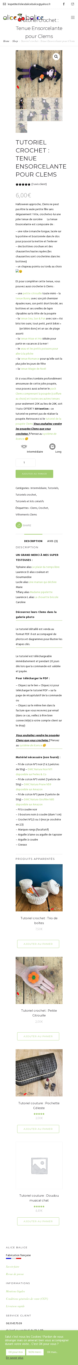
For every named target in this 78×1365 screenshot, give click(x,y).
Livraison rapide (15, 1306)
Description (33, 541)
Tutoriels (53, 488)
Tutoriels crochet (26, 495)
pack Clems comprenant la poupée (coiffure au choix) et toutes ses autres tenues (38, 393)
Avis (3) (52, 541)
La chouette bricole (46, 597)
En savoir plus (14, 1358)
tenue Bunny (23, 298)
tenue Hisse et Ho (31, 338)
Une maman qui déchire (43, 582)
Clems (33, 508)
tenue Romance (30, 359)
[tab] (33, 539)
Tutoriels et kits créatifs (30, 501)
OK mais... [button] (52, 1352)
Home (6, 41)
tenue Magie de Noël (33, 369)
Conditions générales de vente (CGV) (27, 1299)
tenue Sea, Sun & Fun (32, 318)
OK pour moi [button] (15, 1352)
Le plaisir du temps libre (46, 567)
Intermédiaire (39, 488)
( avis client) (39, 184)
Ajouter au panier (34, 473)
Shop (15, 41)
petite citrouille (32, 293)
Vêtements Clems (26, 514)
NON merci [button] (35, 1352)
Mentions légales (15, 1291)
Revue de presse (15, 1274)
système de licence (30, 745)
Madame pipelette (41, 592)
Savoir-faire (12, 1266)
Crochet (43, 508)
